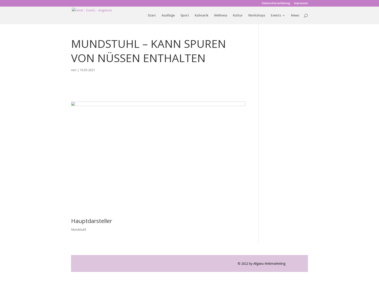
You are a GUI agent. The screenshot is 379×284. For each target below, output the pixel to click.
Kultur (238, 15)
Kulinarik (201, 15)
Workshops (256, 15)
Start (152, 15)
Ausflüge (168, 15)
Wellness (220, 15)
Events (276, 15)
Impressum (301, 3)
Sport (185, 15)
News (295, 15)
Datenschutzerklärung (276, 3)
